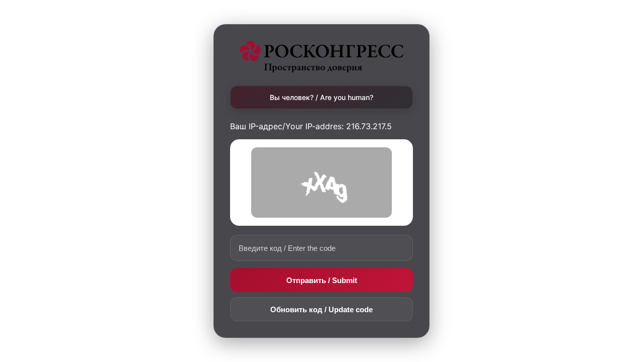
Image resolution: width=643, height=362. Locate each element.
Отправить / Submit (321, 280)
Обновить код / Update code (321, 309)
